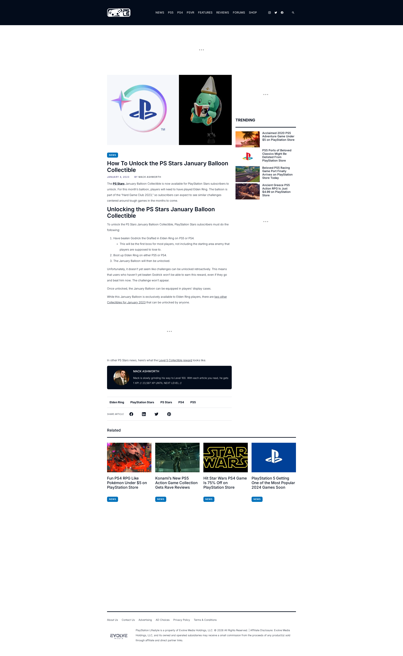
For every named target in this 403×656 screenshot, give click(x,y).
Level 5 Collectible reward (175, 360)
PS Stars (166, 402)
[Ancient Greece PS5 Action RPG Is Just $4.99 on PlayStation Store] (248, 191)
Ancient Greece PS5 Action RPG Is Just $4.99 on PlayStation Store (276, 190)
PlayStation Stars (142, 402)
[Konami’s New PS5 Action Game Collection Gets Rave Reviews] (177, 457)
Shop (253, 12)
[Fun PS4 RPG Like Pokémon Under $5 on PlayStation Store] (129, 457)
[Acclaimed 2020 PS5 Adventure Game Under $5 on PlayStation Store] (248, 139)
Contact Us (128, 619)
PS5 (170, 12)
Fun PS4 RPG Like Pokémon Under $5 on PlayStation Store (127, 483)
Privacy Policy (181, 619)
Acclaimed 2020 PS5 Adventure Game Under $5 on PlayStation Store (278, 136)
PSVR (190, 12)
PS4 (180, 12)
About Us (112, 619)
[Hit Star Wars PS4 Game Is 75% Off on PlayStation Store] (225, 457)
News (160, 12)
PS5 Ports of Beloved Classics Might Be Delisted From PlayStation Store (276, 155)
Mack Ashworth (150, 177)
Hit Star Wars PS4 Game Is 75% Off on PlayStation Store (225, 483)
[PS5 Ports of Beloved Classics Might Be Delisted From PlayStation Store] (248, 157)
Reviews (222, 12)
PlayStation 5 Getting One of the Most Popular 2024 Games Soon (273, 483)
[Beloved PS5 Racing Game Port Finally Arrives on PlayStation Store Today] (248, 174)
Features (205, 12)
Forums (239, 12)
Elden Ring (117, 402)
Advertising (145, 619)
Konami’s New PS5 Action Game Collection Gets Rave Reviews (176, 483)
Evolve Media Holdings (192, 630)
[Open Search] (293, 12)
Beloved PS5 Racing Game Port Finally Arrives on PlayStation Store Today (277, 173)
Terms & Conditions (205, 619)
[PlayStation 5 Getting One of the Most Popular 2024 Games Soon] (274, 457)
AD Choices (163, 619)
